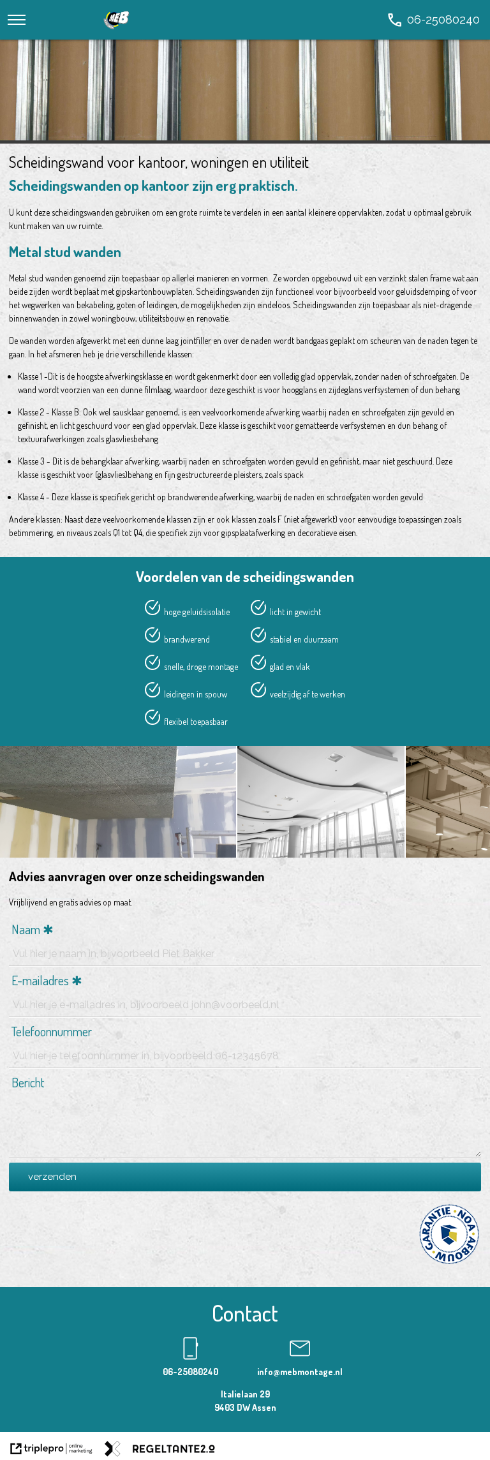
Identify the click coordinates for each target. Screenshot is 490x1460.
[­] (16, 20)
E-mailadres (40, 980)
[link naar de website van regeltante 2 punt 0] (159, 1450)
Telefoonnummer (51, 1031)
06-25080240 (190, 1371)
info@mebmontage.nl (300, 1371)
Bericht (27, 1082)
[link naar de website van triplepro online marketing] (51, 1450)
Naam (25, 929)
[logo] (116, 32)
